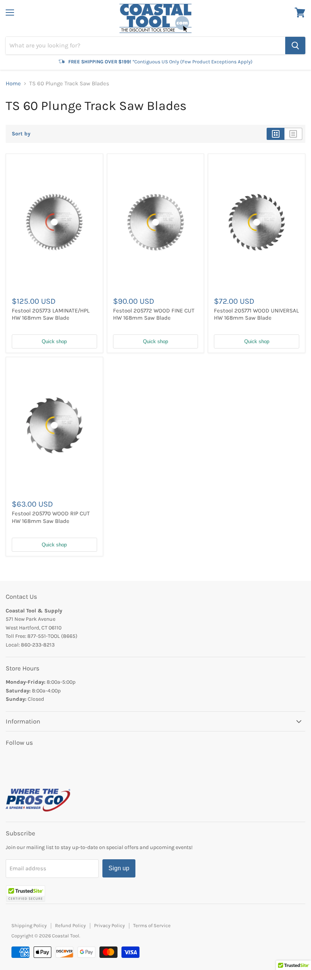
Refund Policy (70, 925)
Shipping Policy (29, 925)
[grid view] (275, 134)
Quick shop (54, 341)
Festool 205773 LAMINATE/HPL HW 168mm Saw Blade (51, 314)
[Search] (295, 45)
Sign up (118, 868)
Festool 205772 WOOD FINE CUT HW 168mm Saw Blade (154, 314)
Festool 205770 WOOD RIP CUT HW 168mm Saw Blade (51, 517)
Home (13, 83)
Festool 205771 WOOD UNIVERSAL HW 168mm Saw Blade (256, 314)
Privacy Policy (109, 925)
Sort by (21, 134)
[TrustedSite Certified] (26, 893)
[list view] (293, 134)
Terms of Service (152, 925)
